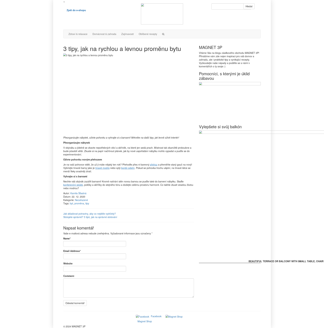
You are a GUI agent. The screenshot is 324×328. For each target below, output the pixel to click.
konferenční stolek (73, 184)
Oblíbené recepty (148, 34)
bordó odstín (128, 168)
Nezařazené (81, 200)
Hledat (249, 6)
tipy (87, 203)
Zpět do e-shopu (76, 10)
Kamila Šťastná (78, 193)
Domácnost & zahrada (104, 34)
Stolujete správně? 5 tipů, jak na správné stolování (90, 217)
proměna (79, 203)
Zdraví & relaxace (78, 34)
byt (71, 203)
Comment (68, 276)
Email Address (72, 251)
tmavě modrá (102, 168)
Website (68, 263)
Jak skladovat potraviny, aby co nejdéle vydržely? (89, 213)
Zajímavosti (127, 34)
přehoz (153, 164)
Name (67, 238)
